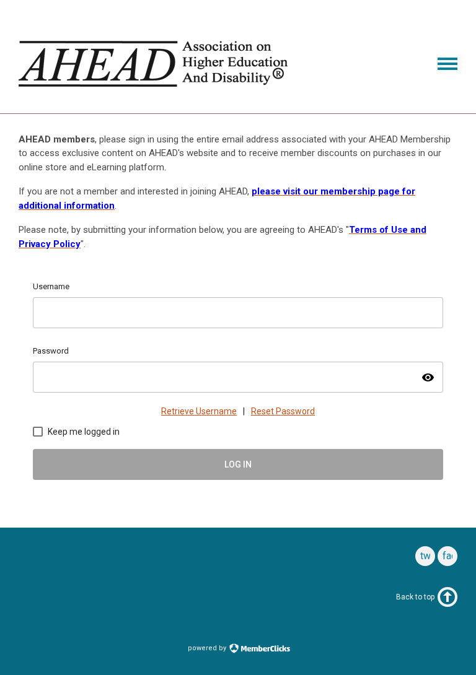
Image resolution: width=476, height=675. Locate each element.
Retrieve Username (199, 411)
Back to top (415, 597)
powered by (208, 648)
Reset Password (283, 411)
